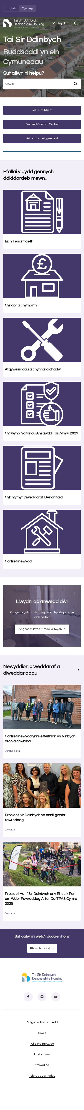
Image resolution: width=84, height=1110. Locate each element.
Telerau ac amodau (42, 1075)
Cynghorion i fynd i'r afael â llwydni (40, 629)
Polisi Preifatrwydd (42, 1043)
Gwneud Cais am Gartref (42, 124)
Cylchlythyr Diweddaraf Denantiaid (34, 497)
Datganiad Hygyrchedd (42, 1022)
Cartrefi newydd (18, 561)
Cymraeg (27, 8)
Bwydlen (62, 23)
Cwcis (42, 1033)
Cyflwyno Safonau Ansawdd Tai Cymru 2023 (41, 433)
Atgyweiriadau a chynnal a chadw (33, 369)
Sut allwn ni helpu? (23, 73)
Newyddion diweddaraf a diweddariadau (31, 670)
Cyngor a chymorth (21, 305)
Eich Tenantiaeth (19, 241)
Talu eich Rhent (42, 110)
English (11, 8)
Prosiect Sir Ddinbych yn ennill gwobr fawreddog (35, 817)
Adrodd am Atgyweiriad (42, 138)
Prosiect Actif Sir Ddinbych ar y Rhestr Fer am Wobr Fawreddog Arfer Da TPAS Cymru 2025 (41, 899)
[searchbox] (37, 84)
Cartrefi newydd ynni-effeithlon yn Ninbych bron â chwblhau (40, 738)
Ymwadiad (42, 1065)
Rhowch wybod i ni (42, 948)
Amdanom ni (42, 1054)
